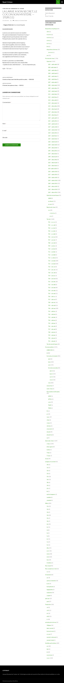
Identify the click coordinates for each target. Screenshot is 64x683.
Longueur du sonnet (50, 461)
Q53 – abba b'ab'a (52, 165)
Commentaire (6, 102)
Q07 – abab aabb (52, 82)
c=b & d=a (52, 213)
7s (47, 542)
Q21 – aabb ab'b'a (52, 121)
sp (47, 437)
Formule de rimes (49, 58)
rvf (47, 607)
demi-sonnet (50, 628)
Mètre (46, 503)
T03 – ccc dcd (51, 228)
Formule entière (49, 347)
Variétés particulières (50, 643)
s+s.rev (48, 634)
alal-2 (51, 371)
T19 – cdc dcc (51, 275)
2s (47, 527)
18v (48, 482)
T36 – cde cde (51, 326)
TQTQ (49, 408)
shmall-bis (49, 435)
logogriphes (50, 589)
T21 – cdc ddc (51, 281)
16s (47, 521)
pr (47, 414)
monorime (49, 385)
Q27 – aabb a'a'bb (52, 127)
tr (47, 619)
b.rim (48, 583)
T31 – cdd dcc (51, 311)
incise (46, 458)
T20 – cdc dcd (51, 278)
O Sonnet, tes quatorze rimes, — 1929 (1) (12, 84)
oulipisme (49, 592)
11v (48, 467)
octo (48, 557)
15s (47, 518)
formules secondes (53, 368)
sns (47, 55)
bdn (48, 649)
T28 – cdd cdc (51, 302)
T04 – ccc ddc (51, 231)
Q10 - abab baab (12, 8)
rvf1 (48, 610)
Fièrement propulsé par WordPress (10, 681)
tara (48, 560)
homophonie (50, 586)
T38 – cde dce (51, 332)
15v (48, 476)
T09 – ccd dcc (51, 246)
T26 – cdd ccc (51, 296)
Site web (4, 137)
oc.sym (50, 204)
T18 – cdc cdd (51, 272)
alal (49, 359)
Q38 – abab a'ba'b (52, 144)
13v (48, 473)
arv (7, 8)
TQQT (49, 405)
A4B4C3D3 (50, 350)
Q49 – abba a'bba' (52, 159)
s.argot (48, 595)
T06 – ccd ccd (51, 237)
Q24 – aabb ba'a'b (52, 124)
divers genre (50, 446)
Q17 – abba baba (52, 112)
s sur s (48, 658)
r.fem (48, 420)
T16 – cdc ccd (51, 266)
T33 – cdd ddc (51, 317)
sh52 (48, 616)
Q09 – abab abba (52, 88)
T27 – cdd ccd (51, 299)
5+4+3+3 (50, 52)
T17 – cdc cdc (51, 269)
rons (49, 382)
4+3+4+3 (49, 34)
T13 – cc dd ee (52, 257)
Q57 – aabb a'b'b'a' (53, 174)
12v (48, 470)
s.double (49, 500)
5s (47, 536)
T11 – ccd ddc (51, 252)
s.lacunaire (49, 429)
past (48, 601)
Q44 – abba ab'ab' (52, 147)
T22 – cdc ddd (51, 284)
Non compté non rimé (50, 568)
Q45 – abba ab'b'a (52, 150)
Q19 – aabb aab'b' (52, 118)
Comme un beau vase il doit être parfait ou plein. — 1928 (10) (18, 78)
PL (47, 411)
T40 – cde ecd (51, 338)
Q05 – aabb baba (52, 76)
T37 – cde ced (51, 329)
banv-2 (51, 374)
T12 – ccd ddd (51, 254)
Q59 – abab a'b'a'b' (53, 180)
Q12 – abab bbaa (52, 97)
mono (48, 554)
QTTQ (49, 399)
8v (47, 491)
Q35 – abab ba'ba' (52, 138)
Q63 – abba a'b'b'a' (53, 192)
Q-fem (48, 449)
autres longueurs (51, 494)
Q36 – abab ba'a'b (52, 141)
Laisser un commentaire (20, 20)
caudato (49, 497)
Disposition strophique (51, 28)
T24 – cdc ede (51, 290)
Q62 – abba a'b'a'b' (53, 189)
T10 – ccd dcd (51, 249)
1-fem (4, 8)
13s (47, 512)
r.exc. (48, 417)
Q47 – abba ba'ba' (52, 153)
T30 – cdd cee (51, 308)
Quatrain (49, 61)
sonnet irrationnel (51, 637)
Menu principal (62, 2)
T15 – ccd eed (51, 263)
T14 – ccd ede (51, 260)
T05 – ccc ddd (51, 234)
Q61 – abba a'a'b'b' (53, 186)
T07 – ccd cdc (51, 240)
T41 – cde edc (51, 341)
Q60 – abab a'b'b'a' (53, 183)
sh (47, 613)
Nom (4, 123)
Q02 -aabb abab (52, 67)
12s (47, 509)
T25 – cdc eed (51, 293)
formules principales (52, 356)
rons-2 (51, 379)
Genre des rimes (49, 440)
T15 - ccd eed (20, 8)
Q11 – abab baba (52, 94)
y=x (49, 210)
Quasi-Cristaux (7, 2)
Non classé (48, 565)
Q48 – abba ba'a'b (52, 156)
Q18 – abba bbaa (52, 115)
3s (47, 530)
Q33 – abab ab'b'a (52, 132)
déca (48, 548)
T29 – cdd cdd (51, 305)
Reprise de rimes (51, 207)
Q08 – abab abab (52, 85)
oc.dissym (50, 201)
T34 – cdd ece (51, 320)
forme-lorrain (50, 631)
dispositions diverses (52, 49)
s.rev (49, 402)
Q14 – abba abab (52, 103)
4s (47, 533)
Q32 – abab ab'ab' (52, 130)
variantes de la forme (50, 622)
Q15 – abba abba (52, 106)
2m (47, 524)
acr (47, 577)
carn (49, 365)
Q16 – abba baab (52, 109)
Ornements (48, 574)
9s (47, 545)
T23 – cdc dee (51, 287)
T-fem (48, 452)
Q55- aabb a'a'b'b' (52, 168)
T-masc (48, 455)
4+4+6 (48, 40)
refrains (49, 426)
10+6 (48, 31)
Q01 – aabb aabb (52, 64)
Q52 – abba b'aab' (52, 162)
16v (48, 479)
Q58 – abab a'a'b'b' (53, 177)
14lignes (49, 625)
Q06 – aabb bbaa (52, 79)
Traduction (48, 604)
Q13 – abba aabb (52, 100)
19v (48, 485)
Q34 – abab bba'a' (52, 135)
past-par (47, 598)
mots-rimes (50, 388)
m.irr (48, 551)
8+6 (48, 46)
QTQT (49, 396)
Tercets (48, 219)
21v (48, 488)
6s (47, 539)
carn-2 (51, 376)
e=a (51, 216)
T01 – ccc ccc (51, 222)
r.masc (48, 423)
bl (47, 353)
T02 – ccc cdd (51, 225)
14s (47, 515)
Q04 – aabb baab (52, 73)
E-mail (4, 130)
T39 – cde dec (51, 335)
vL (47, 571)
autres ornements (51, 580)
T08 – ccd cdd (51, 243)
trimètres (49, 562)
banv (49, 362)
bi (47, 652)
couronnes (49, 655)
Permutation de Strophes (53, 391)
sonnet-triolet (50, 640)
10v (48, 464)
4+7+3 (48, 43)
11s (47, 506)
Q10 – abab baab (52, 91)
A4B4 (49, 198)
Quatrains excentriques (53, 195)
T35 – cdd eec (51, 323)
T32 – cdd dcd (51, 314)
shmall (48, 432)
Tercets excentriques (52, 344)
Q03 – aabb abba (52, 70)
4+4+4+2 (49, 37)
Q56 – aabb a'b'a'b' (53, 171)
